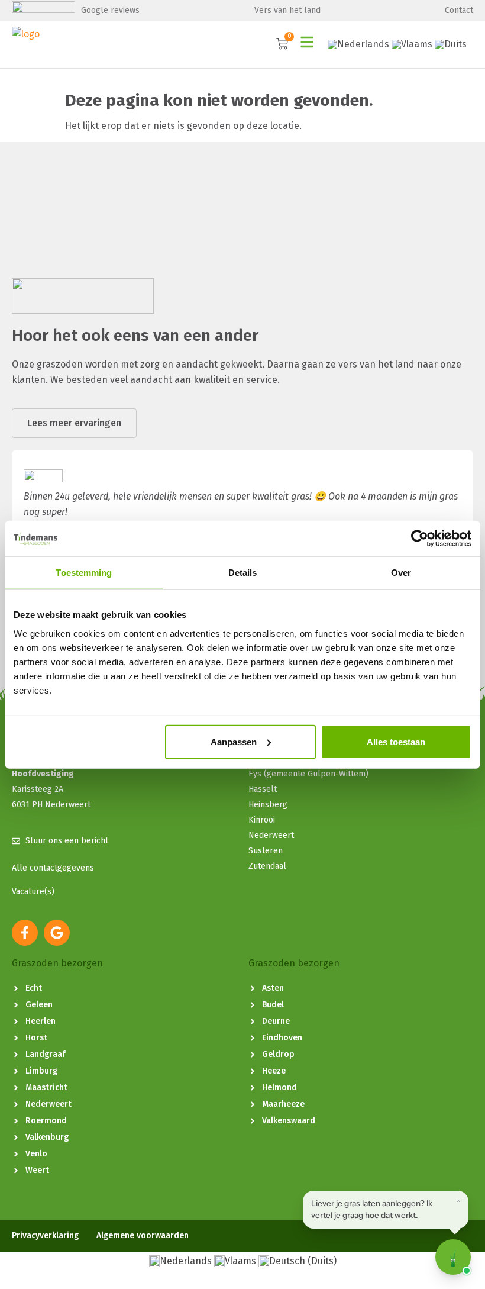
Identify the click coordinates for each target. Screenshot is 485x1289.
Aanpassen (234, 741)
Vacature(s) (33, 892)
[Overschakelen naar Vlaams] (412, 44)
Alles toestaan (396, 741)
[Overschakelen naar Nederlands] (358, 44)
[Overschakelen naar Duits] (451, 44)
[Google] (57, 933)
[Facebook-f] (25, 933)
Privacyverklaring (45, 1236)
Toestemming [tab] (84, 573)
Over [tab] (401, 573)
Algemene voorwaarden (142, 1236)
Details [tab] (242, 573)
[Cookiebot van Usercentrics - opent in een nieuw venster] (419, 538)
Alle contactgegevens (53, 868)
